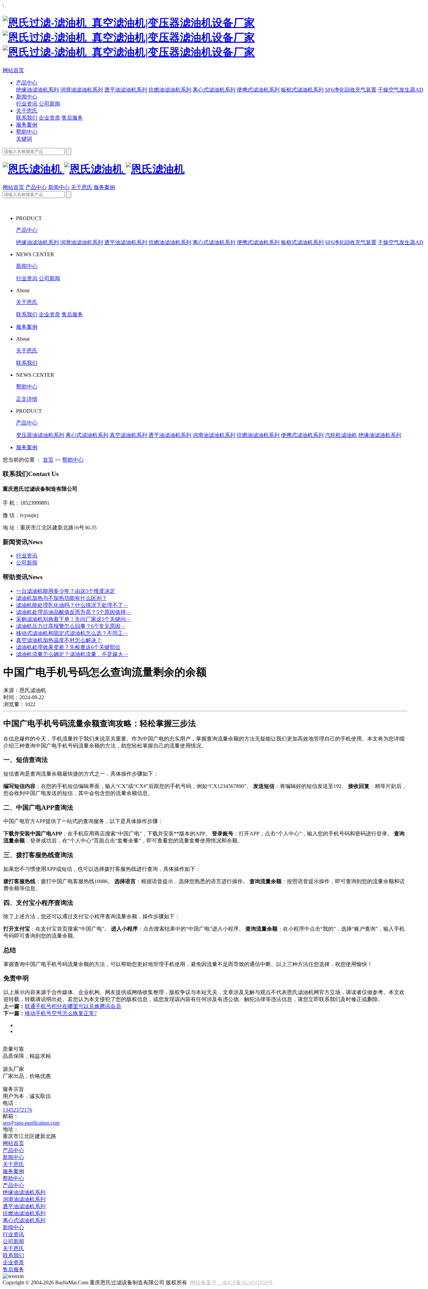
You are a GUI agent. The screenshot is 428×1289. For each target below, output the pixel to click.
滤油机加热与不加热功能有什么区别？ (61, 598)
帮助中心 (26, 132)
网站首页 (13, 70)
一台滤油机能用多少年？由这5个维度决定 (65, 591)
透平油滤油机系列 (125, 90)
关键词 (24, 139)
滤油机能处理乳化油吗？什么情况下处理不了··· (72, 605)
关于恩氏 (26, 111)
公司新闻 (49, 104)
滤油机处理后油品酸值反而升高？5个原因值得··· (73, 612)
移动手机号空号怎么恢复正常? (61, 1013)
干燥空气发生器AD (400, 90)
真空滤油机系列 (128, 435)
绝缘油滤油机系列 (37, 90)
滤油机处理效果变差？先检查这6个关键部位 (68, 647)
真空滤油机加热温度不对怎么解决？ (59, 640)
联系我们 (26, 118)
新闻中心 (26, 97)
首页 (48, 460)
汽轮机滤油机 (341, 435)
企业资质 (49, 118)
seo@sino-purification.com (31, 1123)
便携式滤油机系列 (258, 90)
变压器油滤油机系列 (40, 435)
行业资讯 (26, 104)
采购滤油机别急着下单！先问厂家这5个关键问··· (73, 619)
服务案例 (26, 125)
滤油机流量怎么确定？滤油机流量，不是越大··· (72, 654)
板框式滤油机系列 (302, 90)
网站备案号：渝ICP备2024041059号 (231, 1282)
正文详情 (26, 399)
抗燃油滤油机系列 (169, 90)
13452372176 (17, 1110)
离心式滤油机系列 (214, 90)
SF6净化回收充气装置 (351, 90)
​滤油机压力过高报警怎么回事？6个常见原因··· (70, 626)
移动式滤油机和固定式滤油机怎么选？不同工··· (72, 633)
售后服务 (72, 118)
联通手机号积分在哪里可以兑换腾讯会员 (73, 1006)
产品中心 (26, 83)
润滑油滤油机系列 (81, 90)
